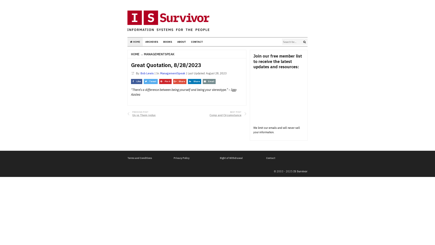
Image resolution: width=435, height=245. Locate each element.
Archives (151, 41)
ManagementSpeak (159, 54)
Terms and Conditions (139, 158)
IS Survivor (300, 171)
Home (136, 41)
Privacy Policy (181, 158)
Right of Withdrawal (231, 158)
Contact (197, 41)
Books (167, 41)
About (181, 41)
